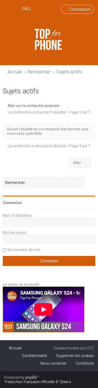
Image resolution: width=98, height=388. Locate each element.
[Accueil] (49, 39)
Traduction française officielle (29, 382)
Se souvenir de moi (24, 250)
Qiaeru (65, 382)
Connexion (12, 203)
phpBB (31, 377)
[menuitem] (24, 9)
